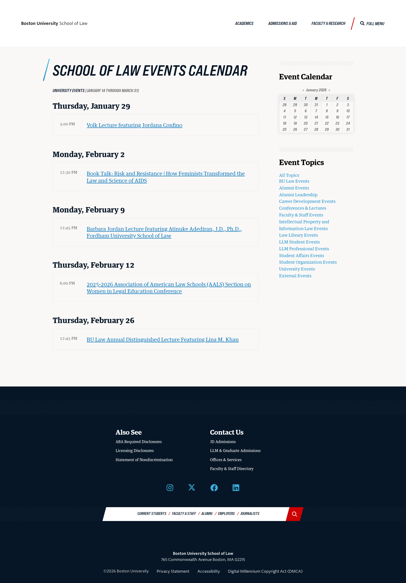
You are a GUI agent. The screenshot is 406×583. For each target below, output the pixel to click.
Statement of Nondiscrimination (144, 459)
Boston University (203, 541)
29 (295, 104)
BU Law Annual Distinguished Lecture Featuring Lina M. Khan (163, 339)
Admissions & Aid (282, 23)
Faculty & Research (328, 23)
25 (284, 129)
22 (327, 123)
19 (295, 123)
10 (348, 110)
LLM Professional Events (304, 248)
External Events (295, 275)
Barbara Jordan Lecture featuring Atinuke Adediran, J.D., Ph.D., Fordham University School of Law (164, 232)
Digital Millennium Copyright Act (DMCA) (265, 571)
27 (305, 129)
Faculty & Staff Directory (232, 468)
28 (284, 104)
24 (348, 123)
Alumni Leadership (298, 194)
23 (337, 123)
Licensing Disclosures (135, 450)
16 (337, 117)
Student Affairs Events (301, 255)
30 (306, 104)
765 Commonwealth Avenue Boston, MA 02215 (203, 556)
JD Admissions (223, 441)
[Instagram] (170, 487)
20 (306, 123)
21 (316, 123)
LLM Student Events (299, 241)
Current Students (151, 513)
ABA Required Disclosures (139, 441)
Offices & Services (226, 459)
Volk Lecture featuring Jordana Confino (134, 125)
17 (347, 117)
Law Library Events (298, 235)
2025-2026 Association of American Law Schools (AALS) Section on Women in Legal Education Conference (169, 287)
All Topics (289, 175)
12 (295, 117)
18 (284, 123)
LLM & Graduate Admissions (235, 450)
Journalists (249, 513)
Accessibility (208, 571)
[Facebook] (214, 487)
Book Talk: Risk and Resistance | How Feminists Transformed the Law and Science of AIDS (166, 176)
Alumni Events (294, 187)
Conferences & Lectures (302, 208)
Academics (244, 23)
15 (326, 117)
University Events (297, 268)
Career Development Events (307, 201)
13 (305, 117)
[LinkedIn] (236, 487)
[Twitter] (191, 487)
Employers (226, 513)
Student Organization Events (308, 262)
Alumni (206, 513)
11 (284, 117)
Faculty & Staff (184, 513)
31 (316, 104)
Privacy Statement (173, 571)
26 (295, 129)
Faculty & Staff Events (301, 214)
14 (316, 117)
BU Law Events (294, 181)
